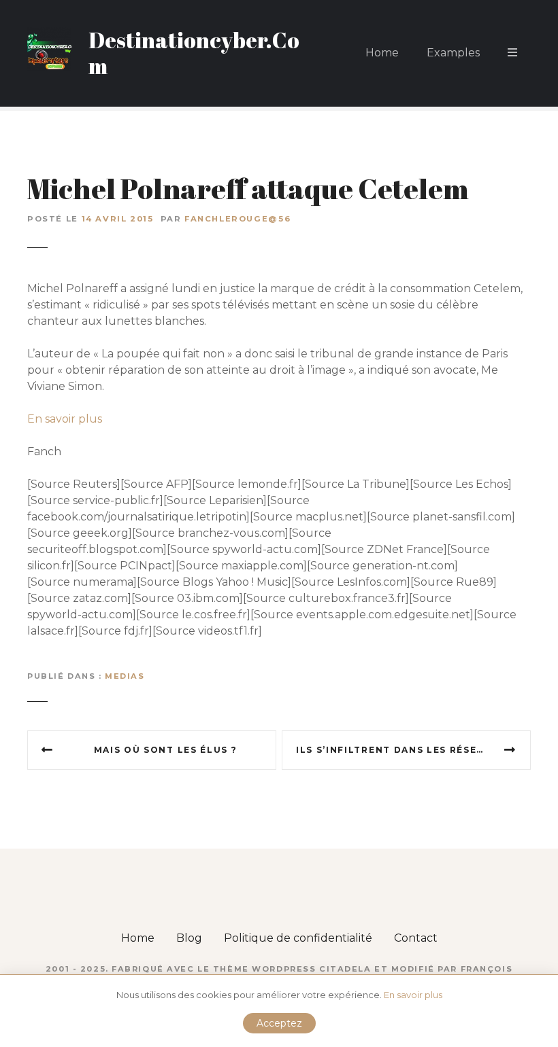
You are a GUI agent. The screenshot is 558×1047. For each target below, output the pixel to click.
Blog (189, 937)
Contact (416, 937)
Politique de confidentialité (298, 937)
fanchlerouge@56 (237, 219)
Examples (453, 52)
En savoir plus (64, 418)
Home (382, 52)
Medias (124, 676)
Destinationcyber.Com (193, 52)
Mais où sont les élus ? (165, 750)
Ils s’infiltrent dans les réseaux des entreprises (413, 750)
